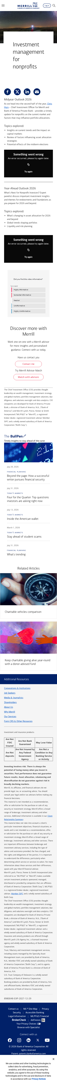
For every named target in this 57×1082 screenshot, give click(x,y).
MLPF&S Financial (40, 1016)
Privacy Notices (39, 1079)
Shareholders (10, 702)
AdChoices (36, 1020)
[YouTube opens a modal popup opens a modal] (47, 1040)
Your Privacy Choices (26, 1023)
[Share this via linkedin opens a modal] (27, 91)
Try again (28, 172)
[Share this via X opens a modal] (17, 91)
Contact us (13, 1008)
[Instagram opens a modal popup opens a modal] (19, 1040)
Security (17, 1012)
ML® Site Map (30, 1008)
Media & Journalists (13, 697)
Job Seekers (9, 693)
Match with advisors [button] (28, 377)
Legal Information (17, 1016)
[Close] (53, 1059)
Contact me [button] (28, 364)
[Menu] (3, 6)
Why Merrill (9, 711)
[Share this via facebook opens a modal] (7, 91)
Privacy (45, 1008)
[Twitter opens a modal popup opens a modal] (38, 1040)
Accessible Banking (35, 1012)
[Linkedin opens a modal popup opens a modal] (28, 1040)
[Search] (54, 6)
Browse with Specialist (28, 1027)
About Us (8, 707)
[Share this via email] (36, 91)
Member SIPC (17, 893)
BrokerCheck (19, 1019)
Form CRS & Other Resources (18, 721)
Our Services (10, 716)
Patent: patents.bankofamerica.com (28, 1053)
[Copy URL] (28, 164)
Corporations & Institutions (17, 688)
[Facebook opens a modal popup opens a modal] (9, 1040)
